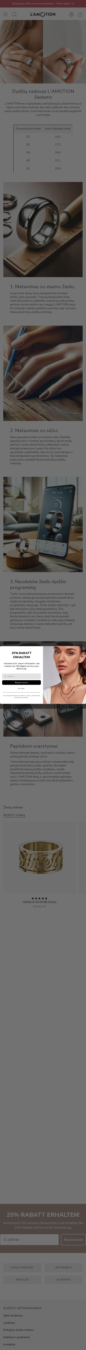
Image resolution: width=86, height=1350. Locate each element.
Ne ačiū (21, 688)
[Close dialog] (83, 648)
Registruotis (21, 682)
